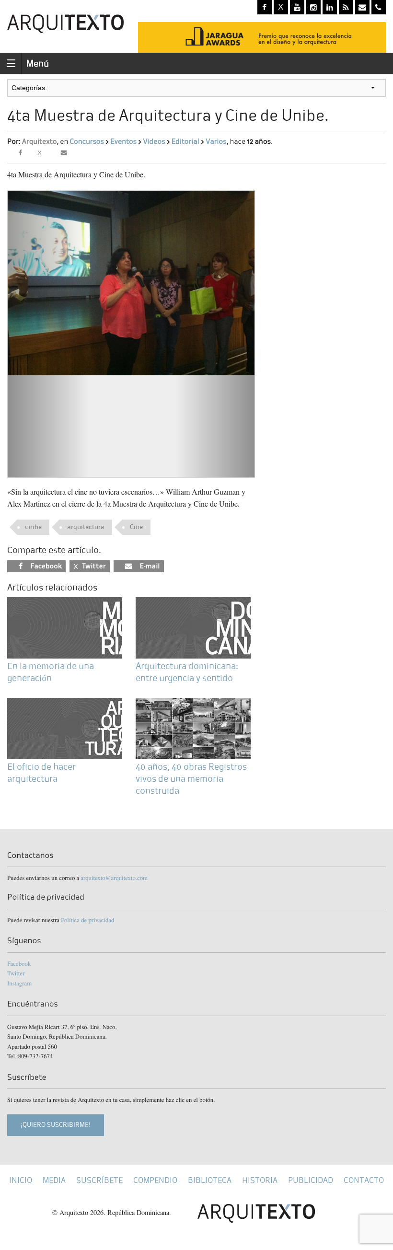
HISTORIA (259, 1180)
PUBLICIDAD (310, 1180)
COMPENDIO (155, 1180)
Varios (216, 142)
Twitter (15, 973)
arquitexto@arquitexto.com (114, 877)
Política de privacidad (87, 919)
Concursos (86, 142)
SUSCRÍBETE (99, 1180)
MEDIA (54, 1180)
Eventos (123, 142)
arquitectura (85, 527)
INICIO (20, 1180)
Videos (154, 142)
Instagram (19, 983)
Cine (136, 527)
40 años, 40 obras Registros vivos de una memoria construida (191, 779)
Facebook (19, 963)
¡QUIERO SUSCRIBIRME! (56, 1124)
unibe (33, 527)
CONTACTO (364, 1180)
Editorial (185, 142)
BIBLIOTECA (209, 1180)
